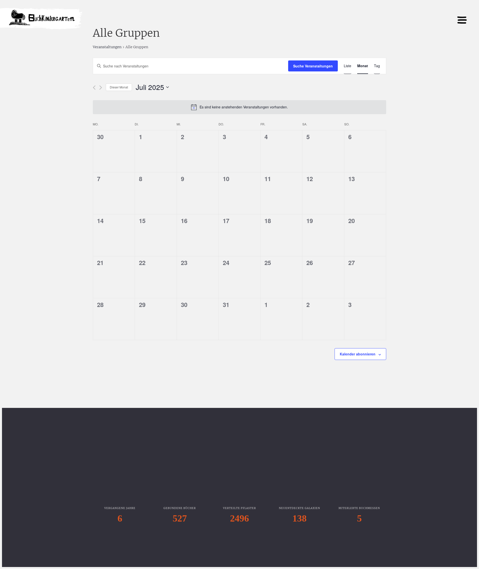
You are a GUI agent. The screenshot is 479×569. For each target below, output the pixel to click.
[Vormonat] (94, 87)
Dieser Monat (119, 87)
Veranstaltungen (107, 47)
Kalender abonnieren (357, 353)
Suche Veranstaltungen (313, 65)
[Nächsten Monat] (100, 87)
